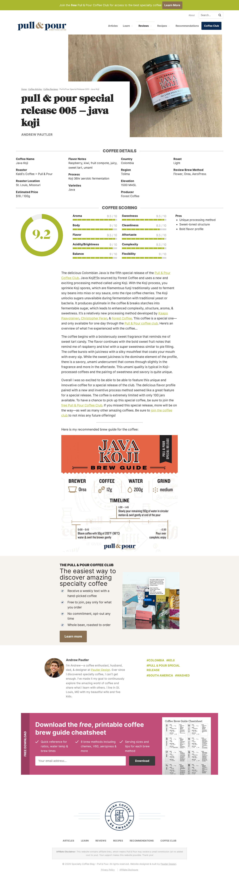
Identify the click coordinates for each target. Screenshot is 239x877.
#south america (160, 675)
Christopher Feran (94, 318)
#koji (170, 660)
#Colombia (155, 660)
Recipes (162, 25)
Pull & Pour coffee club (141, 323)
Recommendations (187, 25)
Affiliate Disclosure (129, 870)
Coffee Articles (35, 89)
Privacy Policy (108, 870)
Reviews (144, 25)
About (192, 15)
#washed (182, 675)
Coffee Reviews (50, 89)
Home (24, 89)
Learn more (73, 636)
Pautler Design (100, 669)
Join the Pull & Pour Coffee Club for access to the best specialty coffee (119, 5)
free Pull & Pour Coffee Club (81, 405)
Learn (126, 25)
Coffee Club (211, 25)
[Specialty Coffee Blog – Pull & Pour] (42, 26)
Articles (113, 25)
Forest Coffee (122, 318)
